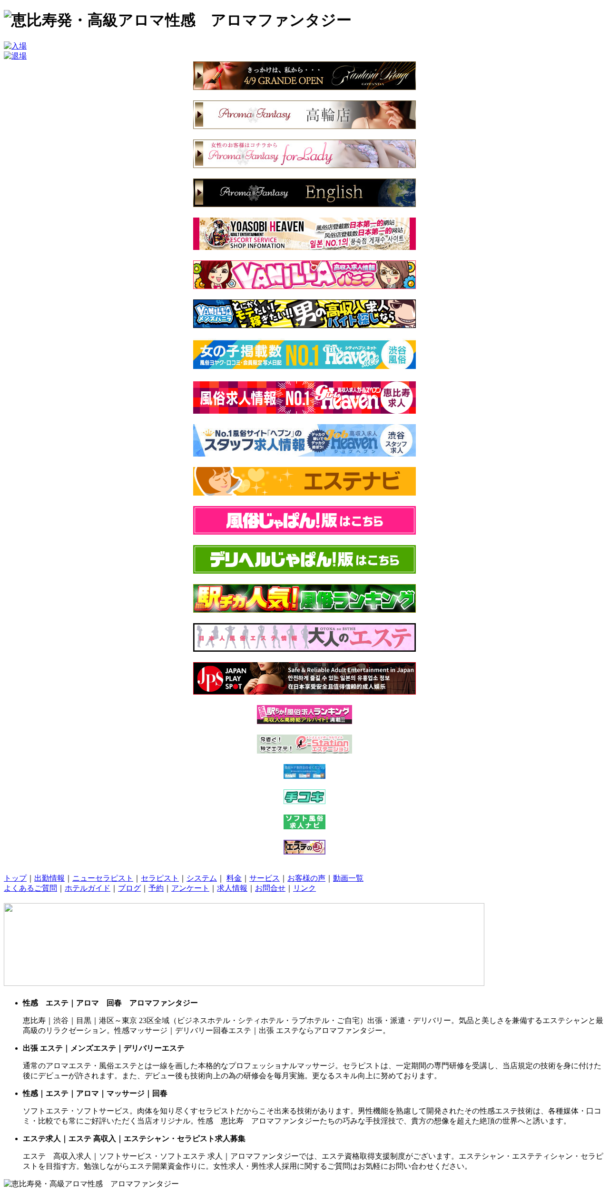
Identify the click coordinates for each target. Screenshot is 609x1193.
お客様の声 (306, 878)
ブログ (129, 888)
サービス (264, 878)
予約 (156, 888)
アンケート (190, 888)
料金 (234, 878)
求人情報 (232, 888)
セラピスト (160, 878)
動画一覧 (348, 878)
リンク (304, 888)
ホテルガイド (87, 888)
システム (202, 878)
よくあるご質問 (30, 888)
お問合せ (270, 888)
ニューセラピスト (102, 878)
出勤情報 (49, 878)
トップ (15, 878)
